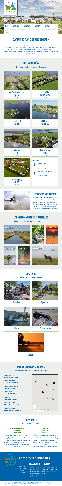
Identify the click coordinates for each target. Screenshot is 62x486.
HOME (6, 26)
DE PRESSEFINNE (21, 30)
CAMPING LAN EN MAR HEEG (10, 30)
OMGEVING (27, 26)
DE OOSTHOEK (29, 30)
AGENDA (37, 26)
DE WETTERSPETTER (49, 30)
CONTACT (47, 26)
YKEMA (42, 30)
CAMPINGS (16, 26)
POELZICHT (7, 32)
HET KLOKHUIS (36, 30)
